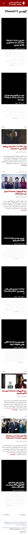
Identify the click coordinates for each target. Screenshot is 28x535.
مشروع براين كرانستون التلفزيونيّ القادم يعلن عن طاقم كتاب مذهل (15, 484)
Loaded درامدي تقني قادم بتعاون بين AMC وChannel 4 (14, 291)
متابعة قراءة (12, 65)
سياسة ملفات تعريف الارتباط (15, 528)
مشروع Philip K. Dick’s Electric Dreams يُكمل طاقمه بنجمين (15, 42)
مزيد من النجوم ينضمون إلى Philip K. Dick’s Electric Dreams (14, 97)
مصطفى (17, 152)
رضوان (16, 48)
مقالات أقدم (22, 514)
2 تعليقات (3, 171)
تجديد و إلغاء (21, 171)
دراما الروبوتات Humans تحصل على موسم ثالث (15, 192)
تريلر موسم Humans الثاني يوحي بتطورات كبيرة (14, 343)
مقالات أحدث (6, 514)
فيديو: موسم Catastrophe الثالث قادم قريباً (14, 239)
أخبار (26, 171)
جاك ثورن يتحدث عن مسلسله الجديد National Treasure (16, 436)
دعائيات (25, 126)
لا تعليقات (3, 126)
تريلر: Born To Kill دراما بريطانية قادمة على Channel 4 (15, 147)
